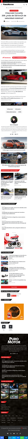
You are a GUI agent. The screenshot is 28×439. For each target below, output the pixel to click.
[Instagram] (17, 134)
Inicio (8, 7)
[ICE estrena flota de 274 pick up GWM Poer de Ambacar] (14, 391)
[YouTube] (16, 134)
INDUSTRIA (12, 7)
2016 (6, 415)
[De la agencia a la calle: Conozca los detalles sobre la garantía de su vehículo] (5, 386)
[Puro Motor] (8, 4)
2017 (9, 415)
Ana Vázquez (7, 21)
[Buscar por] (26, 4)
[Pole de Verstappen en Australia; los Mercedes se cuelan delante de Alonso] (4, 257)
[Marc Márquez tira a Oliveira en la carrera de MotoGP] (4, 263)
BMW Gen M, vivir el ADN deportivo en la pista (6, 197)
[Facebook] (12, 134)
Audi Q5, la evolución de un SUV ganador (20, 197)
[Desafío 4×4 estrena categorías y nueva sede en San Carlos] (23, 386)
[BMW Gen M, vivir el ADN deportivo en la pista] (7, 192)
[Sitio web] (10, 134)
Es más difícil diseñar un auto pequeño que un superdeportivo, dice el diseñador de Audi (17, 275)
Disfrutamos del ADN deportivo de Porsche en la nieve (20, 182)
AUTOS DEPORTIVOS (18, 7)
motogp (8, 420)
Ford (23, 415)
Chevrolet (10, 109)
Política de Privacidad (5, 408)
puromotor (20, 420)
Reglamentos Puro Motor (5, 406)
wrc (12, 422)
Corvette (18, 109)
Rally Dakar (4, 422)
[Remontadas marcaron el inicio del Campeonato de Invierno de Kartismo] (14, 396)
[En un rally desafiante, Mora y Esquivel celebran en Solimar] (23, 391)
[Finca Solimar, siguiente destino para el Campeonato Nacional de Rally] (23, 396)
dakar (17, 415)
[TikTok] (17, 353)
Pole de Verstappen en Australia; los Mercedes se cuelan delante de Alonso (17, 257)
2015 (2, 415)
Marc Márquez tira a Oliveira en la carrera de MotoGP (17, 262)
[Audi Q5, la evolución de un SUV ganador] (21, 192)
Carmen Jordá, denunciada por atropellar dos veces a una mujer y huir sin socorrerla (17, 269)
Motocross (4, 420)
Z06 (20, 111)
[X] (14, 134)
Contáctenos (3, 404)
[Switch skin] (24, 4)
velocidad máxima (11, 111)
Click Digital (17, 430)
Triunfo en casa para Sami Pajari (9, 1)
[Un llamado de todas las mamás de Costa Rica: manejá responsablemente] (14, 386)
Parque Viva (14, 420)
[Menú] (1, 4)
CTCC (13, 415)
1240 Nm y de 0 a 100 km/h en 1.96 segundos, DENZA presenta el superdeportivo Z (7, 183)
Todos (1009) (14, 287)
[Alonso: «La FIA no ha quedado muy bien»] (4, 281)
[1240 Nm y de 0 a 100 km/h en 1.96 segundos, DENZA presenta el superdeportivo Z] (7, 176)
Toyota (8, 422)
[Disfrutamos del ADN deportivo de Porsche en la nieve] (21, 176)
